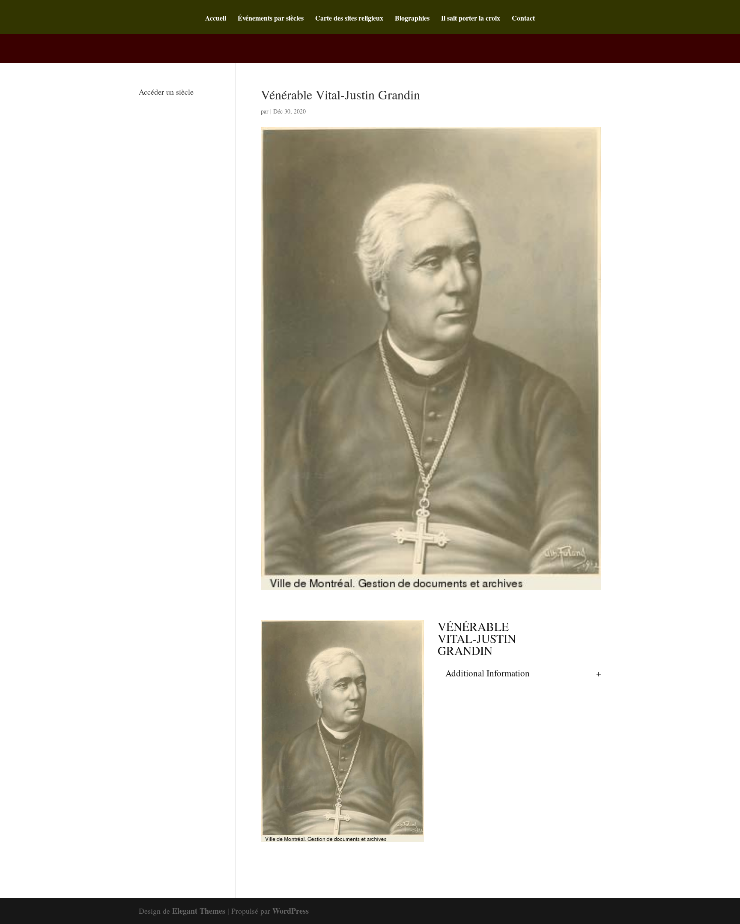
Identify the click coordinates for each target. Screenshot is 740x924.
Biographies (412, 19)
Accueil (215, 19)
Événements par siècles (271, 19)
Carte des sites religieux (349, 19)
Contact (523, 19)
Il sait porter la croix (470, 19)
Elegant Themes (198, 910)
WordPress (290, 910)
